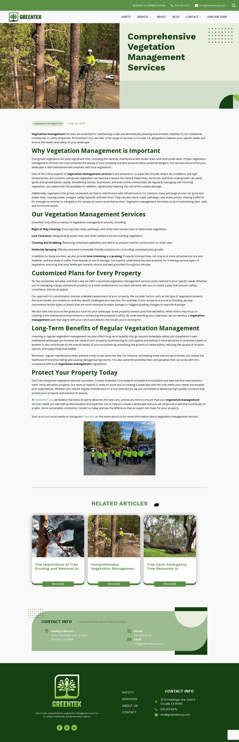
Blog (176, 17)
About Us (130, 706)
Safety (126, 17)
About (161, 17)
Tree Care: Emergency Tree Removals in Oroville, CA (167, 568)
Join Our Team (217, 17)
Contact (192, 17)
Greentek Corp (44, 400)
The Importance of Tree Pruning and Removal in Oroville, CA (56, 568)
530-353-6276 (142, 635)
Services (142, 17)
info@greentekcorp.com (175, 714)
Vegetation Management (48, 123)
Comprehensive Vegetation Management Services (113, 568)
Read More (58, 584)
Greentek (88, 416)
